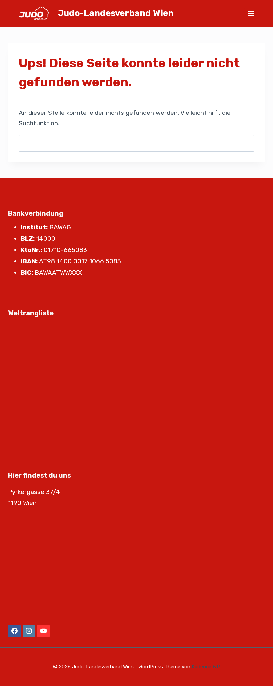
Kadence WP (206, 667)
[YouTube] (43, 631)
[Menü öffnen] (250, 13)
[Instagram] (29, 631)
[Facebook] (14, 631)
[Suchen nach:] (136, 143)
